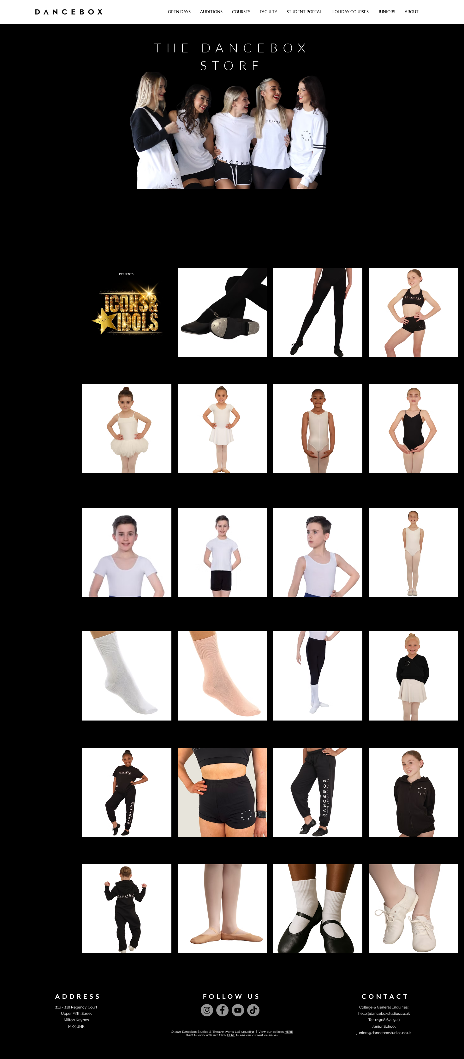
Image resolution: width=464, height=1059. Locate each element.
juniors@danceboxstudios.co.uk (384, 1033)
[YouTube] (238, 1010)
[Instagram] (207, 1010)
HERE (289, 1031)
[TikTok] (253, 1010)
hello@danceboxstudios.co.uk (384, 1013)
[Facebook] (222, 1010)
